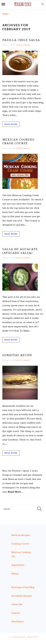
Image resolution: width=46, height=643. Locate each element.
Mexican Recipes (20, 535)
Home (5, 13)
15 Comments (25, 360)
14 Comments (25, 45)
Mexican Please (19, 637)
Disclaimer (17, 621)
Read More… (15, 491)
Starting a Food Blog (23, 587)
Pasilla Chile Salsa (21, 40)
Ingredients (18, 565)
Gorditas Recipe (17, 355)
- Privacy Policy (32, 637)
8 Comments (25, 148)
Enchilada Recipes (21, 595)
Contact (16, 612)
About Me (16, 604)
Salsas (15, 573)
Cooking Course (20, 543)
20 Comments (25, 258)
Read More (11, 124)
